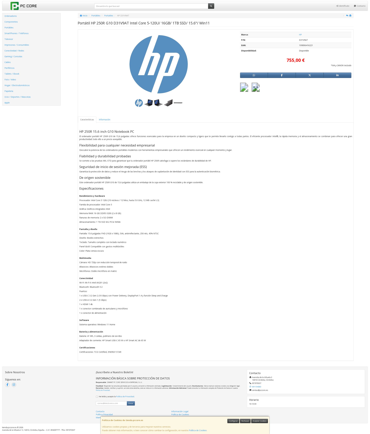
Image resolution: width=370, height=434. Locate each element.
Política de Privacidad (103, 390)
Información (104, 119)
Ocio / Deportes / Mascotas (17, 96)
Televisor (8, 39)
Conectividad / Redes (14, 50)
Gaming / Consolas (13, 56)
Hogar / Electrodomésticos (17, 85)
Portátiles (8, 27)
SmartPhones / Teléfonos (16, 33)
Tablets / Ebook (11, 73)
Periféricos (9, 68)
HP (300, 34)
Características (87, 119)
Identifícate (343, 5)
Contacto (361, 5)
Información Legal (179, 411)
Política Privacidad (104, 414)
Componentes (11, 21)
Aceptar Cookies (259, 421)
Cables (7, 62)
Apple (7, 102)
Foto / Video (10, 79)
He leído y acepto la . (117, 396)
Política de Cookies (198, 430)
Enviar (130, 403)
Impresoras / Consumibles (16, 44)
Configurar (233, 421)
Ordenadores (10, 16)
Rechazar (245, 421)
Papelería (8, 91)
